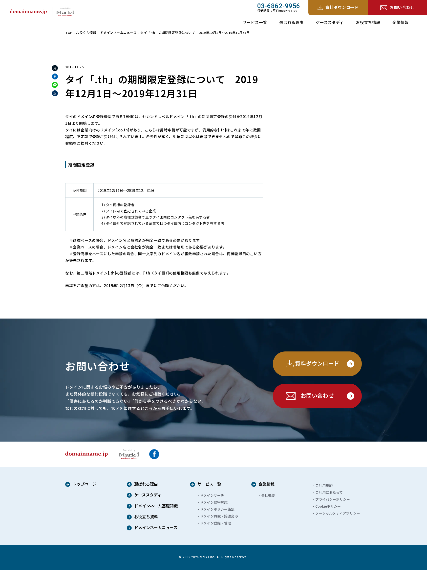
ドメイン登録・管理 (215, 522)
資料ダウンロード (341, 7)
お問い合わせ (402, 7)
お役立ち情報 (368, 22)
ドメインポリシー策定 (217, 509)
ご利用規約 (324, 485)
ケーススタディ (329, 22)
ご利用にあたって (329, 492)
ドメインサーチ (212, 495)
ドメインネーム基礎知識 (156, 506)
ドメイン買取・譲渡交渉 (219, 516)
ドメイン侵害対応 (214, 502)
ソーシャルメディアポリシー (337, 513)
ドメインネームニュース (118, 32)
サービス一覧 (255, 22)
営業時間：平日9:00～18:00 (278, 7)
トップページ (84, 484)
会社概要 (268, 495)
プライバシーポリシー (332, 499)
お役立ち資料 (146, 517)
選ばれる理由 (291, 22)
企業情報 (400, 22)
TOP (68, 32)
